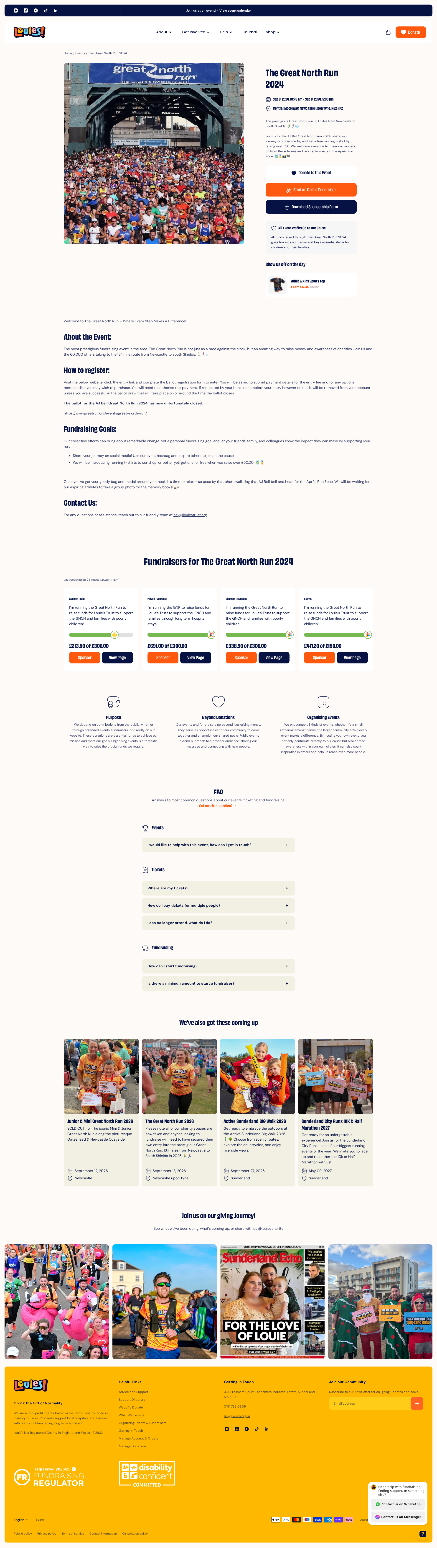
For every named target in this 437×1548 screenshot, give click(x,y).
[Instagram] (16, 10)
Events (80, 53)
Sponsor (84, 658)
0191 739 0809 (235, 1406)
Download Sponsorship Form (315, 207)
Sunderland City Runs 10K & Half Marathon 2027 (175, 1125)
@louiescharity (270, 1228)
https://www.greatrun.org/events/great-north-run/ (105, 413)
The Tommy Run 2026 (243, 1121)
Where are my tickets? (167, 888)
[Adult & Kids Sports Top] (277, 285)
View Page (117, 658)
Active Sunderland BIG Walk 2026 (98, 1121)
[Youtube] (36, 10)
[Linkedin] (56, 10)
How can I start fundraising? (172, 966)
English (19, 1520)
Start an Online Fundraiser (314, 190)
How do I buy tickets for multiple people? (184, 905)
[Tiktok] (46, 10)
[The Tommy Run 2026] (257, 1076)
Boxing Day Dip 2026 (321, 1121)
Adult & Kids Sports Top (308, 281)
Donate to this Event (314, 173)
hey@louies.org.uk (237, 1416)
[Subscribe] (417, 1403)
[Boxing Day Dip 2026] (335, 1076)
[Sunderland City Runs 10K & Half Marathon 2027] (179, 1076)
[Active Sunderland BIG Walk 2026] (101, 1076)
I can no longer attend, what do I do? (179, 922)
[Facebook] (26, 10)
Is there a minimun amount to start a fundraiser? (191, 983)
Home (68, 53)
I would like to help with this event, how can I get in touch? (199, 844)
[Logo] (30, 32)
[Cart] (388, 32)
